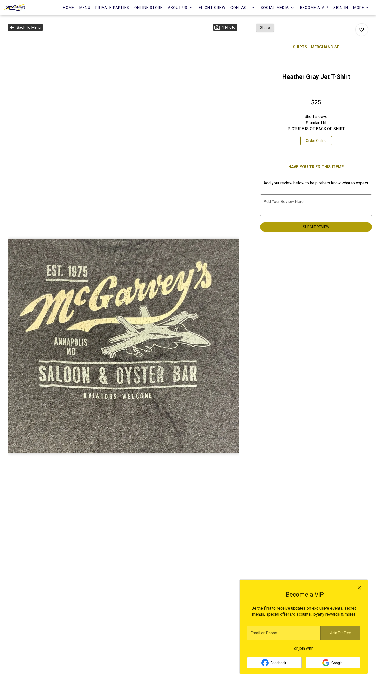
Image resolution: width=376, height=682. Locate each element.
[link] (316, 140)
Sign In (340, 7)
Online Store (148, 7)
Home (68, 7)
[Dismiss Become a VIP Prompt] (359, 588)
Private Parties (112, 7)
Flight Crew (212, 7)
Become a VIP (314, 7)
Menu (84, 7)
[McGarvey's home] (27, 7)
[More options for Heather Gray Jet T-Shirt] (362, 30)
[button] (180, 8)
